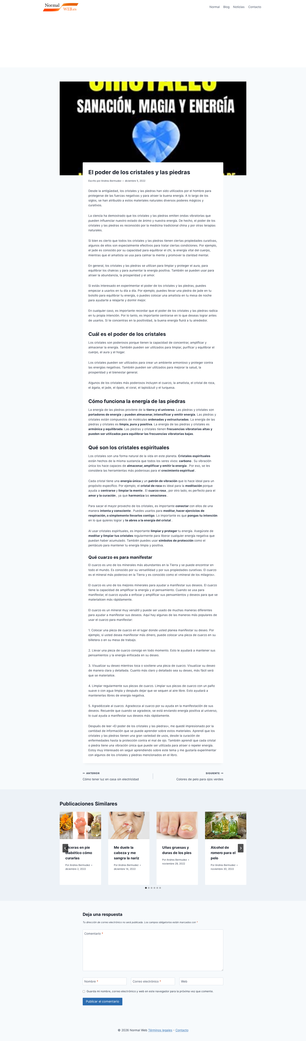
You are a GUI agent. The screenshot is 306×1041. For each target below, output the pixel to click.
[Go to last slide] (65, 848)
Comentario (93, 933)
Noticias (239, 7)
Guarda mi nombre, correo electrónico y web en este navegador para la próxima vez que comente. (150, 991)
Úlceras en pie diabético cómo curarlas (78, 852)
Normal (214, 7)
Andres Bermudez (80, 865)
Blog (226, 7)
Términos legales (160, 1030)
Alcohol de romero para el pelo (223, 852)
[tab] (146, 888)
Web (184, 981)
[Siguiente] (240, 848)
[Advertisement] (153, 41)
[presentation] (80, 825)
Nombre (91, 981)
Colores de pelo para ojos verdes (199, 776)
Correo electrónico (147, 981)
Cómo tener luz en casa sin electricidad (111, 776)
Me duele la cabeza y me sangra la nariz (126, 852)
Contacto (254, 7)
